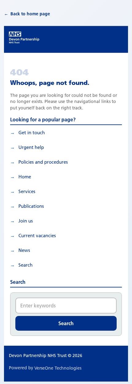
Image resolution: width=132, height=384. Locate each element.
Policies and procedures (43, 162)
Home (24, 177)
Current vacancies (37, 235)
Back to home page (30, 14)
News (24, 250)
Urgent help (31, 147)
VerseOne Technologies (57, 368)
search (25, 265)
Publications (31, 206)
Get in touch (31, 132)
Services (26, 191)
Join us (25, 221)
